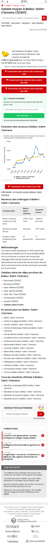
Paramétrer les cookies (11, 511)
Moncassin (15, 23)
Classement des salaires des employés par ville (25, 90)
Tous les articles (34, 511)
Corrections (12, 514)
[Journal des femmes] (12, 526)
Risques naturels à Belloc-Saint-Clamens (22, 355)
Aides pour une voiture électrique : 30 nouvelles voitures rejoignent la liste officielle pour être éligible (22, 492)
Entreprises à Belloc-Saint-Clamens (20, 369)
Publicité (40, 507)
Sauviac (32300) (11, 301)
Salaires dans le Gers (14, 305)
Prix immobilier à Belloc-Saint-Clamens (21, 372)
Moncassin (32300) (12, 280)
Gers (23, 5)
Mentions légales (23, 514)
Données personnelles (32, 509)
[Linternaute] (12, 531)
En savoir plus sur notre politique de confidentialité (20, 120)
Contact (11, 509)
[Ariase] (12, 541)
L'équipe (23, 507)
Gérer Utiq (24, 511)
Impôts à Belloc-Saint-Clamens (18, 324)
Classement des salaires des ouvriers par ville (25, 81)
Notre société (32, 507)
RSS (42, 511)
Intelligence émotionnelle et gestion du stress (21, 445)
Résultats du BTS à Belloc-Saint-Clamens (22, 399)
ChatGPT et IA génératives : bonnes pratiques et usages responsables (20, 436)
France (16, 5)
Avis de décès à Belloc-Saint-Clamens (21, 334)
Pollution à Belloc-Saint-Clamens (19, 365)
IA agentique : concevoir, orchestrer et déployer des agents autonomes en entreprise (21, 456)
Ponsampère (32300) (13, 298)
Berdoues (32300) (12, 284)
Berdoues (26, 23)
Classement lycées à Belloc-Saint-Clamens (24, 341)
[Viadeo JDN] (35, 536)
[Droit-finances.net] (35, 531)
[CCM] (35, 526)
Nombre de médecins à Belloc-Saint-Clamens (25, 358)
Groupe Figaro (35, 514)
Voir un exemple (38, 418)
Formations (11, 429)
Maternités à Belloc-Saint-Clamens (20, 351)
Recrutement (19, 509)
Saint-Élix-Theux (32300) (15, 294)
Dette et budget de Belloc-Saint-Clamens (23, 321)
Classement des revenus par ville (25, 187)
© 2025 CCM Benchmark (24, 516)
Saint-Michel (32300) (13, 291)
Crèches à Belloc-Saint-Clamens (19, 348)
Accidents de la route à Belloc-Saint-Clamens (25, 338)
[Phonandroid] (35, 541)
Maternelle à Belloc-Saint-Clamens (20, 344)
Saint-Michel (6, 25)
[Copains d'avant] (12, 536)
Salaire (8, 5)
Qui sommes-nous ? (12, 507)
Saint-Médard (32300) (14, 287)
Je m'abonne (22, 115)
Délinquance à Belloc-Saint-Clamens (21, 362)
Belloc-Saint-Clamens (14, 318)
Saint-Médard (37, 23)
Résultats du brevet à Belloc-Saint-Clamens (24, 395)
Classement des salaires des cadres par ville (25, 73)
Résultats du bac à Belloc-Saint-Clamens (22, 392)
